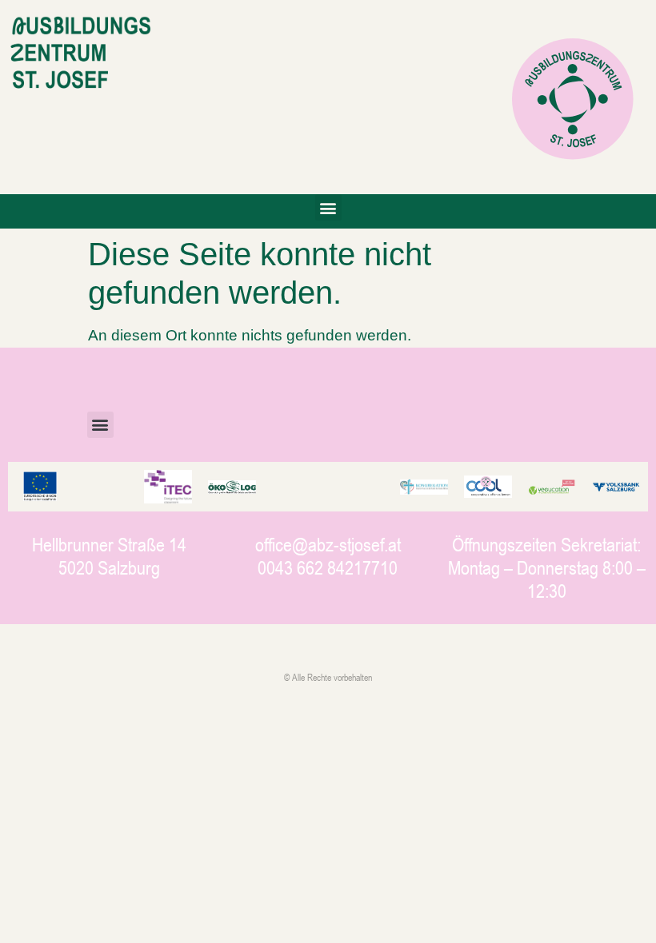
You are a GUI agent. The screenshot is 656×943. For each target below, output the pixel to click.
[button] (328, 207)
